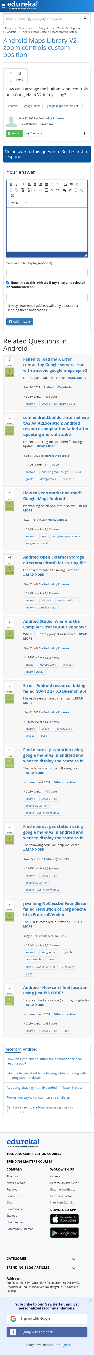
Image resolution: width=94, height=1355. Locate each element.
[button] (11, 184)
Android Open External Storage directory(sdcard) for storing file (54, 559)
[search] (85, 17)
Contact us (14, 1196)
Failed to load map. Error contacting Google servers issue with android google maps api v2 (55, 364)
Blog (9, 1202)
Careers (55, 1176)
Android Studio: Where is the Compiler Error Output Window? (54, 624)
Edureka (58, 118)
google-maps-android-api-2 (63, 106)
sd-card (46, 600)
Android (43, 118)
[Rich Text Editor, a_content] (47, 230)
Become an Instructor (64, 1183)
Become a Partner (61, 1196)
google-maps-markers (66, 536)
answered (30, 782)
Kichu (62, 936)
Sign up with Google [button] (35, 1318)
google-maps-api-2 (37, 543)
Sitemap (12, 1216)
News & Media (16, 1183)
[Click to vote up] (10, 73)
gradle (29, 479)
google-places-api (36, 805)
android (12, 106)
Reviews (12, 1189)
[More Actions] (84, 133)
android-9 (68, 966)
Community (14, 1209)
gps (44, 536)
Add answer (21, 322)
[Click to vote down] (10, 81)
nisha (72, 782)
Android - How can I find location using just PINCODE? (55, 990)
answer (16, 133)
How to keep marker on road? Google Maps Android (52, 495)
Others (58, 782)
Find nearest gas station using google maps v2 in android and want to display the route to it (53, 755)
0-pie (29, 973)
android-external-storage (41, 607)
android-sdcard (67, 600)
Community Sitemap (20, 1229)
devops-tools (48, 479)
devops (67, 479)
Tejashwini (65, 387)
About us (12, 1176)
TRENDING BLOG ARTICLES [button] (28, 1267)
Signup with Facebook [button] (36, 1332)
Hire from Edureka (62, 1202)
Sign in (66, 1345)
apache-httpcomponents (40, 966)
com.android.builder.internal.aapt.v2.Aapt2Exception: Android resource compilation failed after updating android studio (56, 426)
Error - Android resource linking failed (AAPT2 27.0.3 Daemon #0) (54, 688)
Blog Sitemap (15, 1222)
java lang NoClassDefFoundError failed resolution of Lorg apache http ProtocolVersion (55, 909)
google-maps (32, 106)
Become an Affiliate (62, 1189)
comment (36, 133)
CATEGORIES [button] (16, 1258)
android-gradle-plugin (55, 472)
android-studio (34, 672)
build (78, 472)
